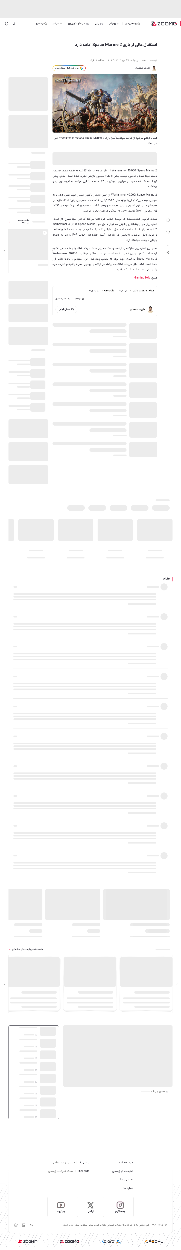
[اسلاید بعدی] (4, 251)
